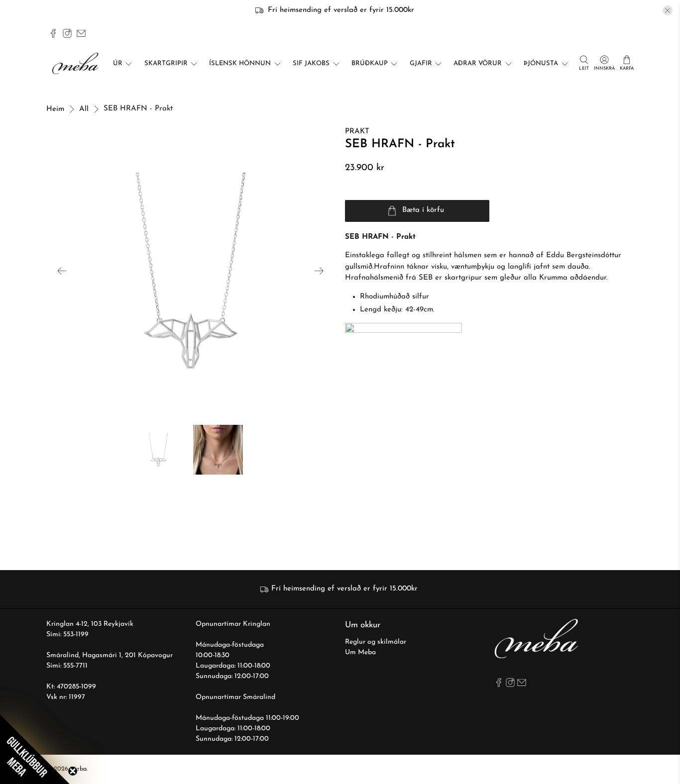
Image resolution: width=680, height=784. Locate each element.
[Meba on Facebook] (53, 33)
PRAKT (357, 131)
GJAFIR (421, 63)
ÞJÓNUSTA (541, 63)
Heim (55, 109)
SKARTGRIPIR (166, 63)
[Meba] (77, 63)
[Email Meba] (81, 33)
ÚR (117, 63)
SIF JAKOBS (311, 63)
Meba (78, 769)
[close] (668, 10)
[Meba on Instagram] (67, 33)
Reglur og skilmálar (375, 642)
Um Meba (360, 652)
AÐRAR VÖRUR (477, 63)
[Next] (319, 271)
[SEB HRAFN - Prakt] (190, 270)
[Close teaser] (73, 771)
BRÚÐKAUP (369, 63)
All (84, 109)
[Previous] (62, 271)
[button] (35, 749)
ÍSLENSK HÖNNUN (240, 63)
